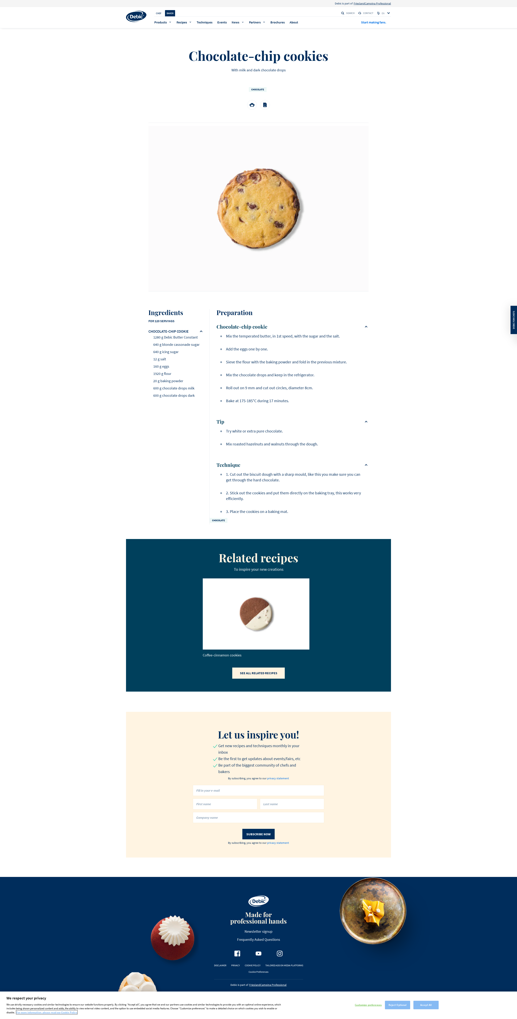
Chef (158, 13)
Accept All (426, 1004)
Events (222, 22)
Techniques (204, 22)
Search (350, 13)
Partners (255, 22)
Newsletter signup (258, 931)
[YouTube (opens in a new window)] (258, 953)
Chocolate (257, 89)
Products (160, 22)
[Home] (136, 16)
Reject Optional (398, 1004)
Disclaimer (220, 965)
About (294, 22)
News (235, 22)
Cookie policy (253, 965)
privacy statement (278, 778)
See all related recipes (258, 673)
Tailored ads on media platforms (284, 965)
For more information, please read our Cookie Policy (46, 1012)
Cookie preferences (258, 971)
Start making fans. (373, 22)
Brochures (277, 22)
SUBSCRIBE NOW (258, 834)
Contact (368, 13)
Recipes (182, 22)
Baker (170, 13)
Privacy (235, 965)
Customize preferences (368, 1004)
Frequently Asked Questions (258, 939)
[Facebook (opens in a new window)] (237, 953)
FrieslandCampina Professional (372, 3)
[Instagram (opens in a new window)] (279, 953)
